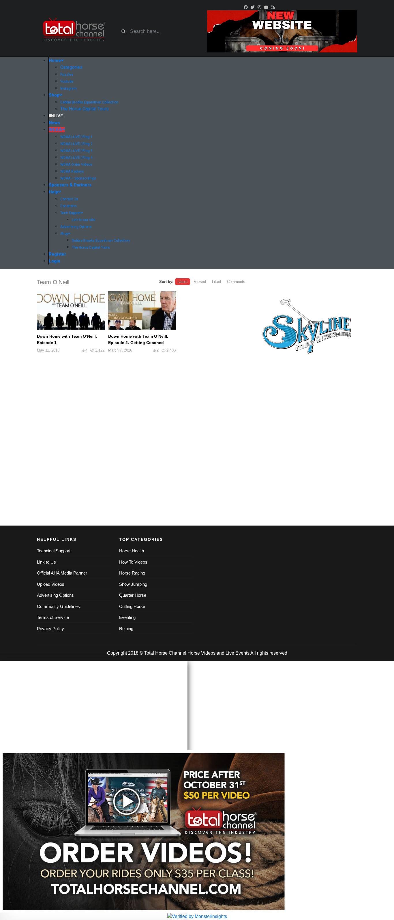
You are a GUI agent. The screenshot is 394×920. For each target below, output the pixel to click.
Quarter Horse (132, 595)
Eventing (127, 617)
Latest (182, 281)
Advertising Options (55, 595)
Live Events (237, 653)
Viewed (200, 281)
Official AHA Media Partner (62, 572)
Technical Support (53, 550)
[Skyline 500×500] (306, 328)
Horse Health (131, 550)
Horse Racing (132, 572)
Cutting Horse (132, 606)
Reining (126, 628)
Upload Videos (50, 584)
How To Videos (133, 562)
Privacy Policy (50, 628)
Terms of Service (53, 617)
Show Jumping (133, 584)
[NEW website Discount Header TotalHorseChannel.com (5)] (282, 31)
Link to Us (46, 562)
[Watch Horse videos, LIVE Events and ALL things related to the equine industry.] (73, 31)
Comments (236, 281)
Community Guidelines (58, 606)
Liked (216, 281)
